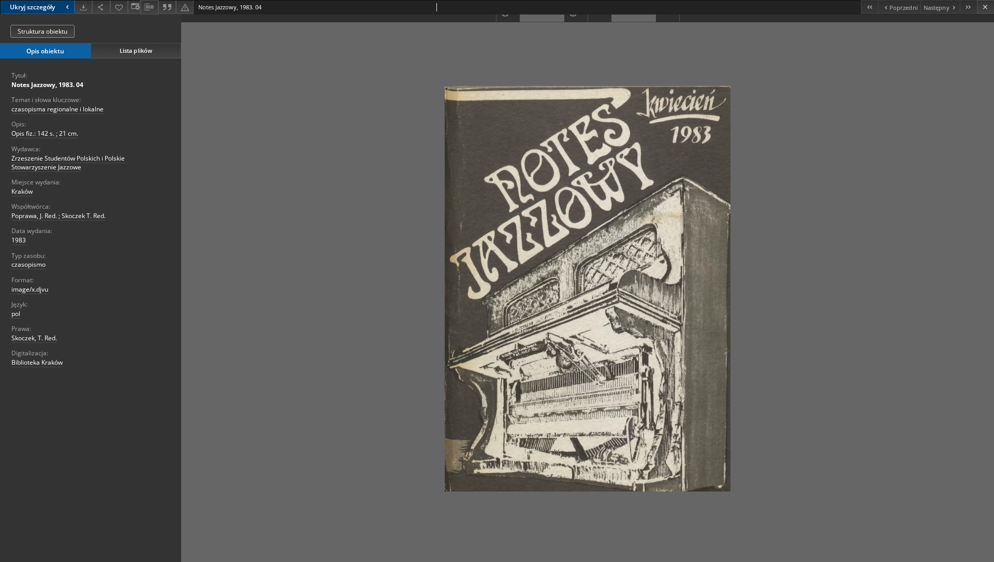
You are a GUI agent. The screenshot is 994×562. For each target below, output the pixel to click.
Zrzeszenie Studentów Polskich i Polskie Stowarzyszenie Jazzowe (68, 162)
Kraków (22, 191)
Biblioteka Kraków (37, 362)
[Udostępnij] (101, 7)
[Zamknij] (985, 7)
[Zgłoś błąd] (185, 7)
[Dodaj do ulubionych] (119, 7)
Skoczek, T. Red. (34, 338)
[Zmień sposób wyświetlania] (134, 7)
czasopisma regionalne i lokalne (57, 109)
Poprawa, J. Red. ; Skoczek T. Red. (58, 215)
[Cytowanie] (167, 7)
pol (15, 313)
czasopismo (28, 264)
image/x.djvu (29, 289)
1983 (18, 240)
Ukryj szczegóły (32, 7)
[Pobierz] (83, 7)
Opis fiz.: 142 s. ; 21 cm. (44, 133)
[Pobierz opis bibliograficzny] (149, 7)
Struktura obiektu (42, 31)
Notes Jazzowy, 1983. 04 (47, 84)
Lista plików (136, 50)
